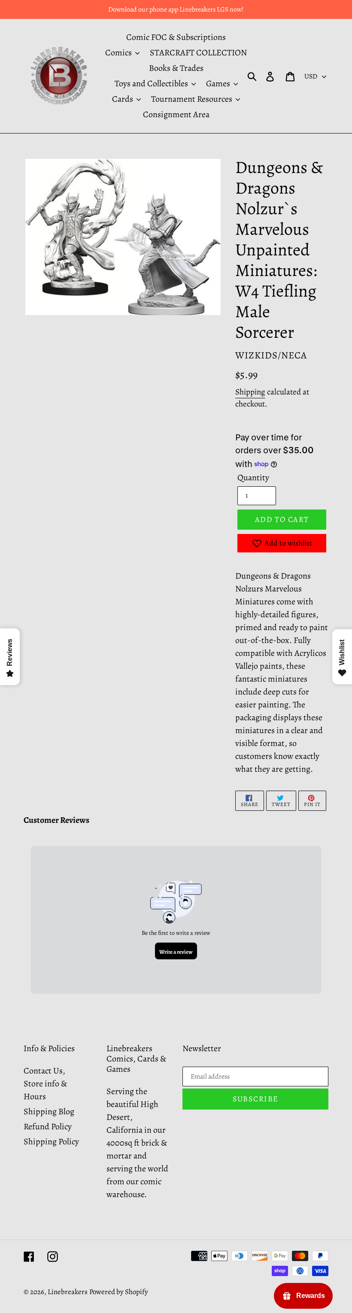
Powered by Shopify (118, 1292)
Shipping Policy (51, 1141)
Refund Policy (48, 1126)
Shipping (250, 391)
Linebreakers (68, 1292)
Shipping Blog (49, 1111)
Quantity (253, 477)
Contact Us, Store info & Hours (45, 1083)
